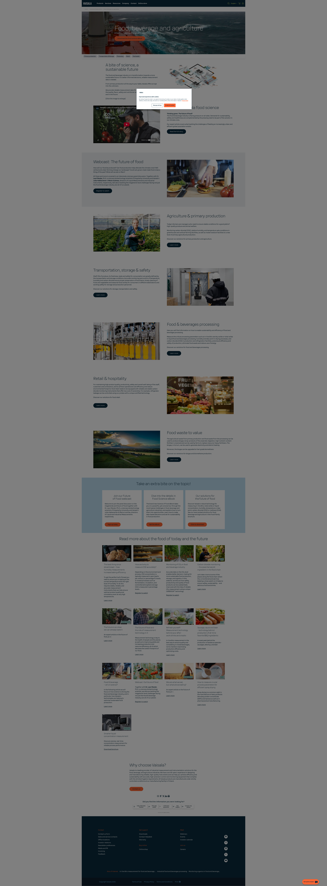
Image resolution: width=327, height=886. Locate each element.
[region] (164, 99)
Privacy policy (185, 100)
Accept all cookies (169, 105)
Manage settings (157, 105)
